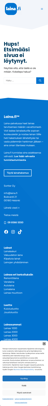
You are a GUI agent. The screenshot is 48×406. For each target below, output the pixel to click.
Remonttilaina (11, 278)
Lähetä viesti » (11, 207)
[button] (44, 343)
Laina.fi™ (11, 116)
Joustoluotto (11, 312)
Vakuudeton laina (13, 255)
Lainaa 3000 (10, 335)
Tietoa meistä (11, 215)
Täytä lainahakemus (18, 172)
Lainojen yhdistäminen (16, 262)
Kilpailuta (9, 258)
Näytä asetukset (24, 392)
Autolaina (9, 285)
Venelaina (9, 281)
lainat (17, 258)
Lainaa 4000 (11, 339)
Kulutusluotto (11, 308)
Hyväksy (24, 378)
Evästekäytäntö (8, 399)
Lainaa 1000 (10, 328)
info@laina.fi (10, 193)
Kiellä (24, 385)
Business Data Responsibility (24, 369)
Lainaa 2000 (11, 331)
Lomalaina (9, 289)
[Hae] (40, 80)
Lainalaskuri (10, 251)
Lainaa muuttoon (13, 292)
